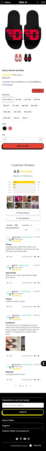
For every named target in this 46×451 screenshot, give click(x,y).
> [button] (30, 386)
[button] (35, 257)
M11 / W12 (17, 112)
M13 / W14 (7, 118)
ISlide (18, 446)
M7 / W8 (15, 106)
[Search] (37, 2)
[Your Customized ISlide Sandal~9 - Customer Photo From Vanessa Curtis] (35, 205)
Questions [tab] (25, 225)
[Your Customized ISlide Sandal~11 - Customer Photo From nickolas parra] (10, 199)
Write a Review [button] (24, 213)
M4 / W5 (28, 99)
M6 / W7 (6, 106)
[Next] (42, 29)
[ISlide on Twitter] (17, 439)
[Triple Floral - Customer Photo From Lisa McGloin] (35, 199)
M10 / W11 (6, 112)
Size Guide (37, 90)
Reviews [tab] (10, 225)
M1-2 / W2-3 (7, 99)
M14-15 (16, 118)
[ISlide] (23, 2)
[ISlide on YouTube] (24, 439)
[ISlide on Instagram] (28, 439)
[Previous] (4, 29)
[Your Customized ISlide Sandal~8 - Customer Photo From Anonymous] (19, 205)
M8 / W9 (25, 106)
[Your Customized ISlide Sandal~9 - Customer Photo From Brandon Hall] (19, 199)
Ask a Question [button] (24, 218)
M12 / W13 (27, 112)
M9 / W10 (34, 106)
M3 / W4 (18, 99)
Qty (3, 135)
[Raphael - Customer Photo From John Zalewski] (27, 199)
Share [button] (10, 257)
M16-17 (25, 118)
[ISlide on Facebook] (21, 439)
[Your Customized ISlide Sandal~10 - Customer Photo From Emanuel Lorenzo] (27, 205)
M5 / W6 (37, 99)
